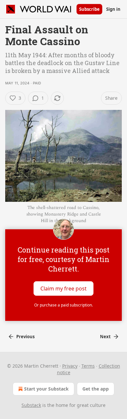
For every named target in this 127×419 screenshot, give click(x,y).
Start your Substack (46, 389)
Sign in (113, 9)
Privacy (70, 366)
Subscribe (89, 9)
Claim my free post (63, 288)
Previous (25, 337)
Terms (88, 366)
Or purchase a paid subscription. (63, 305)
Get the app (95, 389)
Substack (31, 405)
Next (105, 337)
